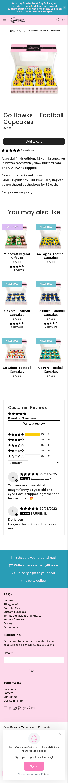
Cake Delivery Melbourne (18, 727)
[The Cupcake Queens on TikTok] (24, 709)
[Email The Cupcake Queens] (5, 709)
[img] (29, 474)
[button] (11, 150)
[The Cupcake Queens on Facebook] (10, 709)
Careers (8, 693)
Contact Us (10, 696)
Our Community (14, 700)
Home (11, 31)
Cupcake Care (12, 608)
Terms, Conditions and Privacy (22, 615)
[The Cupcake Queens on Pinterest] (19, 709)
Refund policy (12, 627)
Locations (10, 689)
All (20, 31)
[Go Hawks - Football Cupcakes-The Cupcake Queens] (33, 70)
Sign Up (34, 670)
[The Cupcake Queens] (31, 20)
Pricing (8, 623)
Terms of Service (14, 619)
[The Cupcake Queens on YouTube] (33, 709)
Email (8, 653)
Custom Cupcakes (15, 611)
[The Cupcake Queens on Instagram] (15, 709)
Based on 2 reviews (22, 418)
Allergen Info (11, 604)
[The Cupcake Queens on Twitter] (28, 709)
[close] (64, 7)
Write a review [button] (34, 423)
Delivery (9, 600)
